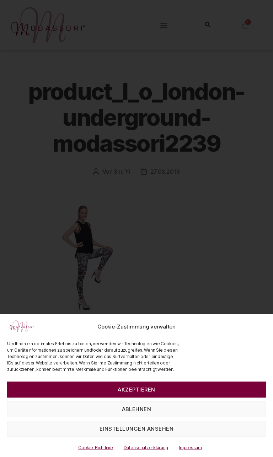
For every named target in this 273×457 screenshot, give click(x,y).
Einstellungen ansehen (137, 428)
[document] (136, 228)
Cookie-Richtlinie (95, 447)
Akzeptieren (136, 389)
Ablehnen (136, 409)
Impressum (190, 447)
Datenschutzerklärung (146, 447)
